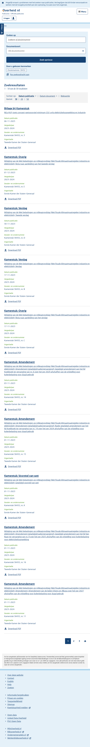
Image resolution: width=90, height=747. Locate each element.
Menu (83, 11)
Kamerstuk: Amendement (19, 362)
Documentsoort (13, 46)
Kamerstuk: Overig (15, 156)
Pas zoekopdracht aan (19, 74)
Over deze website (15, 675)
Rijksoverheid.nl (14, 731)
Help (9, 684)
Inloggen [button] (7, 18)
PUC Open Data (14, 721)
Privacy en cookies (15, 698)
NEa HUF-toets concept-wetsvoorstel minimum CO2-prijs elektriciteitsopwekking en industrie (45, 112)
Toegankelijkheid (14, 701)
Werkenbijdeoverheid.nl (17, 738)
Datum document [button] (47, 96)
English (10, 681)
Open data (12, 715)
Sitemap (11, 704)
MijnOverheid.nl (14, 728)
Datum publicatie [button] (26, 96)
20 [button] (22, 99)
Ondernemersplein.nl (16, 735)
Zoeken (10, 687)
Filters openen (2, 29)
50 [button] (27, 99)
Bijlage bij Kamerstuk (16, 108)
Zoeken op (11, 35)
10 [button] (16, 99)
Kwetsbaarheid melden (17, 707)
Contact (10, 678)
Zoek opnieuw (46, 60)
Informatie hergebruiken (18, 695)
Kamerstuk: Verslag (15, 208)
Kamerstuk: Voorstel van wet (21, 475)
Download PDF (14, 147)
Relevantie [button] (65, 96)
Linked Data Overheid (16, 718)
